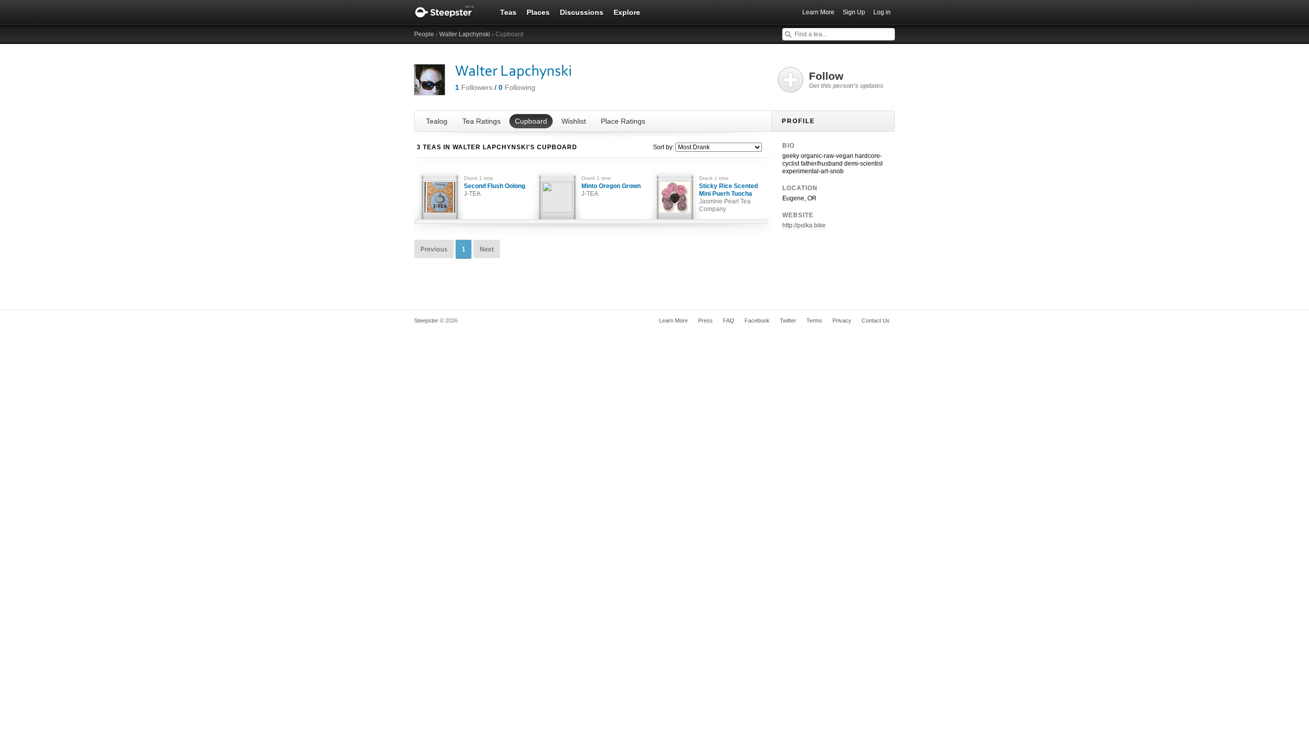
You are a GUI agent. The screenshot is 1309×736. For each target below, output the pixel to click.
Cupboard (531, 121)
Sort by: (663, 147)
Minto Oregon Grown (611, 189)
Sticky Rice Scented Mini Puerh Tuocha (728, 197)
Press (705, 320)
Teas (508, 12)
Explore (627, 12)
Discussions (581, 12)
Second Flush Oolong (494, 189)
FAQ (728, 320)
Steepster (450, 12)
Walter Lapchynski (464, 34)
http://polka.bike (804, 225)
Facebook (757, 320)
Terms (814, 320)
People (424, 34)
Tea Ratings (481, 121)
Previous (433, 249)
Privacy (841, 320)
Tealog (436, 121)
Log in (882, 12)
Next (487, 249)
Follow (846, 79)
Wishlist (573, 121)
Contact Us (876, 320)
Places (538, 12)
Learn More (818, 12)
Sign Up (854, 12)
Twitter (788, 320)
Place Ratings (623, 121)
